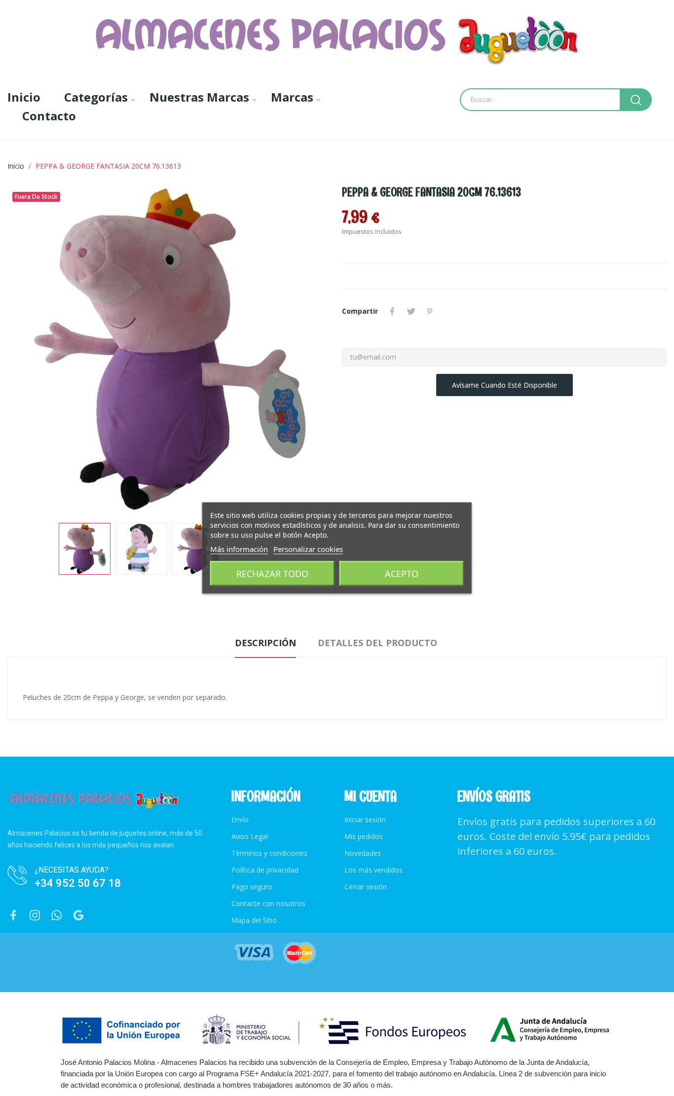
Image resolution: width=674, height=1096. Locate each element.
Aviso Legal (249, 836)
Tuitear (411, 311)
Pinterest (429, 311)
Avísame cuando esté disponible (504, 385)
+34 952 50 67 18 (78, 883)
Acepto (401, 574)
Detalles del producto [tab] (377, 643)
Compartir (392, 311)
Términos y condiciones (269, 853)
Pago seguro (251, 886)
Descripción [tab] (265, 643)
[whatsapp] (57, 916)
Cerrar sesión (365, 886)
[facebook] (13, 916)
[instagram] (35, 916)
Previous (30, 349)
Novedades (362, 853)
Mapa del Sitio (254, 920)
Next (308, 349)
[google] (78, 916)
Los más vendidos (373, 870)
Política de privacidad (265, 870)
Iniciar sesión (365, 819)
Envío (240, 819)
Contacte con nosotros (268, 903)
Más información (239, 549)
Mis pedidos (363, 836)
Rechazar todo (272, 574)
